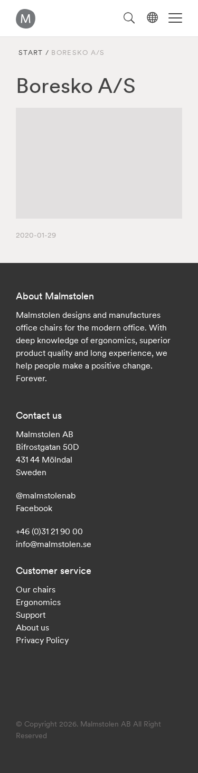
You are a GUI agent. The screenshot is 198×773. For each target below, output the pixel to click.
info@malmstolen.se (53, 544)
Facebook (34, 508)
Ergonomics (38, 602)
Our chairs (35, 589)
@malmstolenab (46, 495)
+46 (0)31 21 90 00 (49, 531)
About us (32, 627)
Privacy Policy (42, 640)
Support (30, 614)
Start (30, 52)
